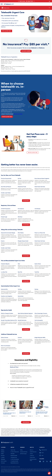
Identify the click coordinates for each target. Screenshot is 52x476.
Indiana (2, 453)
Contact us (32, 455)
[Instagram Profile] (43, 461)
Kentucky (2, 455)
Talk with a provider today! (7, 116)
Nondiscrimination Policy (33, 460)
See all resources (26, 422)
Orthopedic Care (14, 457)
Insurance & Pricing (23, 451)
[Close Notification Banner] (49, 1)
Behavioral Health (14, 455)
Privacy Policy (32, 457)
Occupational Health (14, 461)
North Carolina (3, 461)
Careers (31, 453)
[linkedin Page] (50, 461)
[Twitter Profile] (47, 461)
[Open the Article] (9, 405)
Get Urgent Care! (29, 1)
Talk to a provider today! (6, 30)
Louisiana (2, 457)
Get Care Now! (26, 200)
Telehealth (12, 453)
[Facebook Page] (40, 461)
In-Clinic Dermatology (15, 459)
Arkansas (2, 451)
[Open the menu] (2, 4)
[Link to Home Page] (26, 4)
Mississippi (3, 459)
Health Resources (33, 451)
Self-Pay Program (23, 453)
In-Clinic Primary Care (15, 451)
